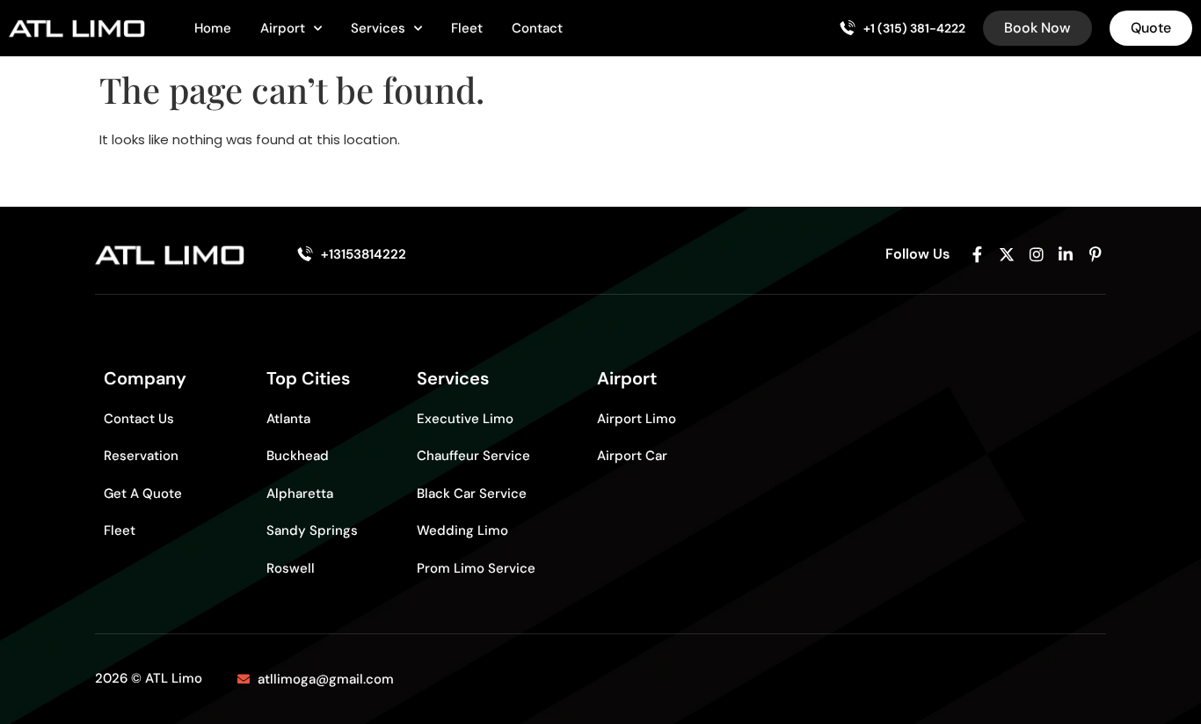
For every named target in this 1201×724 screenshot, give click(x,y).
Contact (537, 28)
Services (378, 28)
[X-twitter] (1006, 254)
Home (212, 28)
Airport (282, 28)
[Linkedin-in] (1065, 254)
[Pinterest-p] (1095, 254)
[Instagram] (1036, 254)
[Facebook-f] (977, 254)
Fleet (467, 28)
